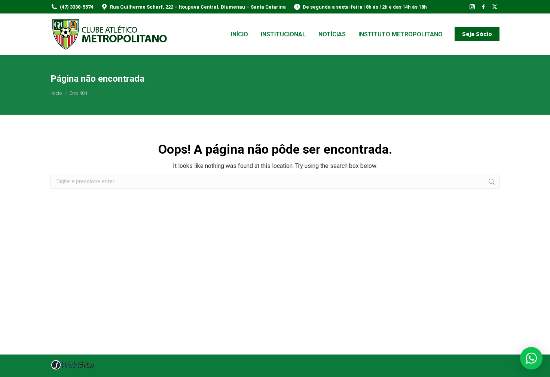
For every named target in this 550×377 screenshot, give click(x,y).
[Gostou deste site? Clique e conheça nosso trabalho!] (73, 369)
